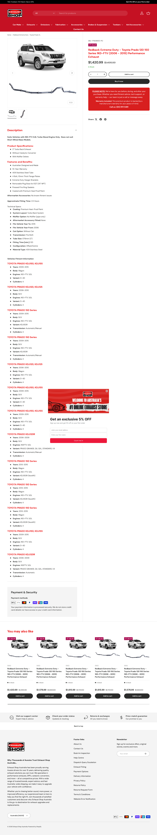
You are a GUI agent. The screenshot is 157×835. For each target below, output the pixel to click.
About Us (77, 744)
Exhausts (31, 24)
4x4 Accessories (133, 24)
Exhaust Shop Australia (20, 827)
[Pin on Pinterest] (105, 119)
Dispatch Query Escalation (85, 762)
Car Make (17, 24)
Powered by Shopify (34, 827)
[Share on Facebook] (100, 119)
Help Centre (79, 758)
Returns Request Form (83, 790)
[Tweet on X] (96, 119)
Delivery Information (82, 776)
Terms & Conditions (82, 794)
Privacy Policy (79, 780)
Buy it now (119, 81)
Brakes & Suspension (97, 24)
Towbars (117, 24)
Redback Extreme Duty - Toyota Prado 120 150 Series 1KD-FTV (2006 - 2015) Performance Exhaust (27, 35)
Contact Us (78, 29)
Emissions (45, 24)
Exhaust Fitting (80, 767)
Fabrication (60, 24)
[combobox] (80, 13)
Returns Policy (80, 785)
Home (9, 35)
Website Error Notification (84, 799)
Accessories (77, 24)
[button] (148, 13)
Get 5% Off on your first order (138, 2)
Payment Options (81, 771)
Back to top (78, 726)
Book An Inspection (82, 753)
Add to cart (129, 74)
